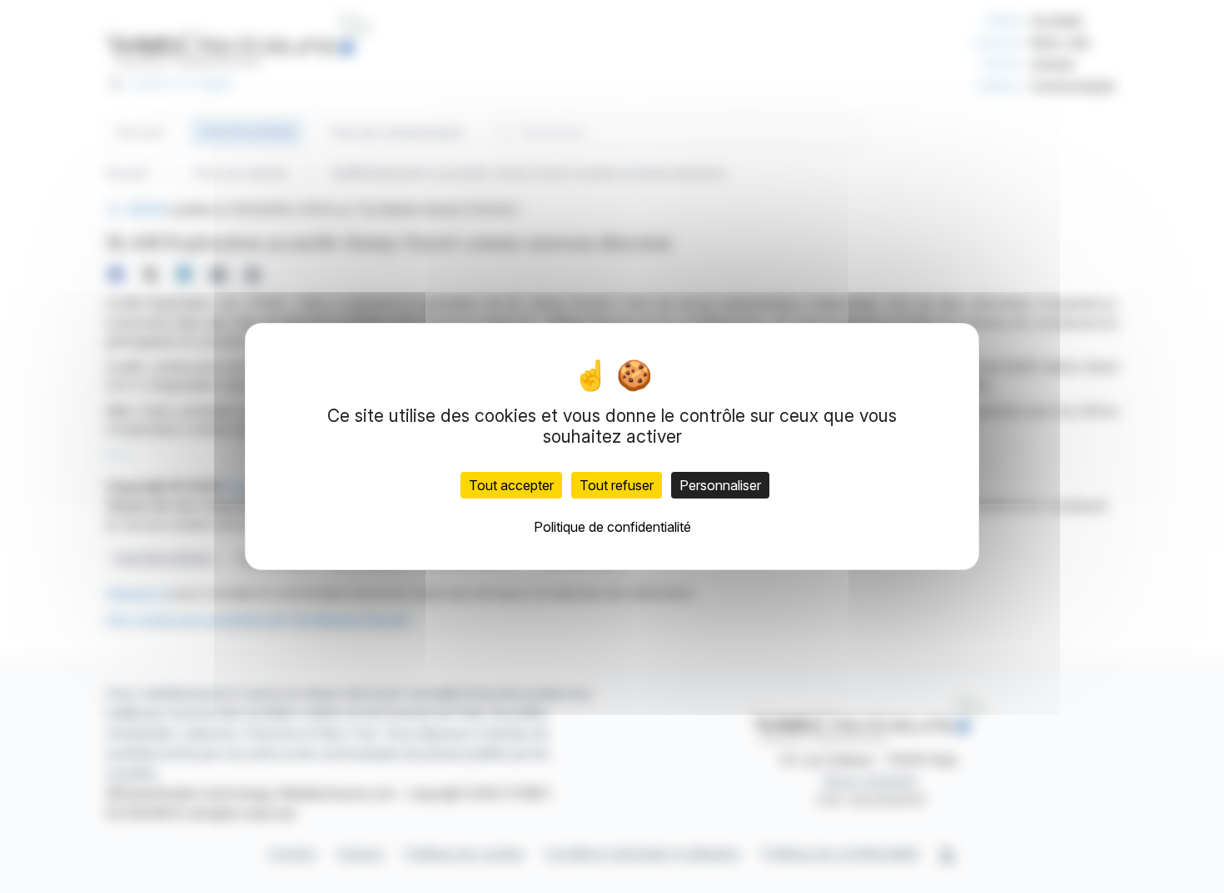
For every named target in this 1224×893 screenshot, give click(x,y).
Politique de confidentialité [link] (612, 526)
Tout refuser (617, 485)
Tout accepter (511, 485)
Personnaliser (720, 485)
